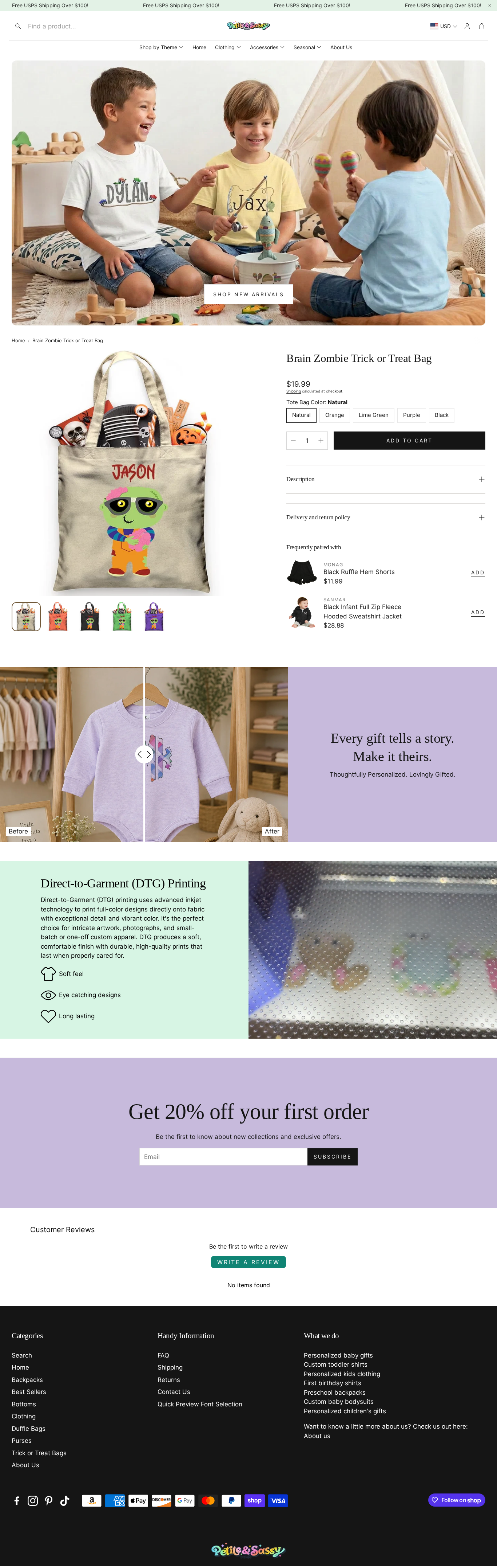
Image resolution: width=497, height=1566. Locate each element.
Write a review (248, 1262)
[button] (71, 26)
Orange (334, 414)
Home (18, 340)
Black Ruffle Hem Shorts (359, 571)
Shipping (293, 391)
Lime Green (374, 414)
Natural (301, 414)
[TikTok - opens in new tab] (65, 1501)
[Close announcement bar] (489, 5)
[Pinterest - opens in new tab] (49, 1501)
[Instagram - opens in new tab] (33, 1501)
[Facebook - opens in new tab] (17, 1501)
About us (317, 1436)
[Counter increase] (320, 440)
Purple (411, 414)
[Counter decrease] (293, 440)
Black (442, 414)
